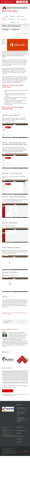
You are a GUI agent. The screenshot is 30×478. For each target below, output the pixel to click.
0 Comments (9, 313)
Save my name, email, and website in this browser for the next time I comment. (14, 386)
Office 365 (4, 313)
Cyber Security (20, 436)
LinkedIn (4, 346)
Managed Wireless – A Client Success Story (22, 413)
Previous (21, 33)
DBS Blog (19, 433)
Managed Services (21, 430)
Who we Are (19, 439)
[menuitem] (6, 16)
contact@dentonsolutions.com (9, 436)
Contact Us (19, 442)
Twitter (20, 345)
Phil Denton (5, 312)
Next (26, 33)
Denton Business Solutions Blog (20, 312)
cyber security (7, 65)
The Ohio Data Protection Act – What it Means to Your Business (22, 419)
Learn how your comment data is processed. (15, 394)
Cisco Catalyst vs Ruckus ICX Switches (22, 408)
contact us (4, 82)
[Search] (17, 22)
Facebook (16, 345)
